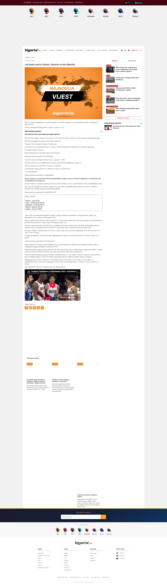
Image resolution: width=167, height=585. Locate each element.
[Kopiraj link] (42, 307)
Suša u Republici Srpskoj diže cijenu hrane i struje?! (127, 109)
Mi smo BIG (86, 577)
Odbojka (66, 560)
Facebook (121, 553)
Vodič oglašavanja (68, 2)
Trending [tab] (115, 60)
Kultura (40, 565)
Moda (91, 555)
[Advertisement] (83, 32)
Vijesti (40, 549)
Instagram (121, 556)
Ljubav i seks (93, 553)
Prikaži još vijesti (123, 118)
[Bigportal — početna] (33, 50)
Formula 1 (66, 565)
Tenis (65, 558)
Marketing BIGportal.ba (75, 577)
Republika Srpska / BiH (43, 555)
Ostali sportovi (67, 570)
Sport (66, 549)
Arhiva (33, 57)
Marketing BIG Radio (38, 2)
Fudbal (65, 553)
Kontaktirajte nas (79, 2)
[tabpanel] (123, 91)
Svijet (39, 560)
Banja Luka (40, 553)
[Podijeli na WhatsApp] (38, 307)
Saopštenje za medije (43, 567)
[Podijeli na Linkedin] (30, 307)
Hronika (40, 563)
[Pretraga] (140, 50)
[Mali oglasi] (125, 50)
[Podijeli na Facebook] (26, 307)
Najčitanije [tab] (132, 60)
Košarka (66, 555)
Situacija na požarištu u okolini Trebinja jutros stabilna (126, 89)
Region (39, 558)
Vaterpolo (66, 567)
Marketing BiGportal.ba (50, 2)
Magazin (93, 549)
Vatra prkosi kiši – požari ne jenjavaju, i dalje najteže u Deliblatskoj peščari (128, 99)
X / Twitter (121, 558)
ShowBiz (92, 558)
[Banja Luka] (129, 50)
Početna (27, 57)
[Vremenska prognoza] (121, 50)
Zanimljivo (92, 560)
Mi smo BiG (60, 2)
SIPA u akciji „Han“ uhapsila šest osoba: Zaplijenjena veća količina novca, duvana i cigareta (126, 69)
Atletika (66, 563)
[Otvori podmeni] (48, 50)
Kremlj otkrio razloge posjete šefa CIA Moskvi (127, 79)
